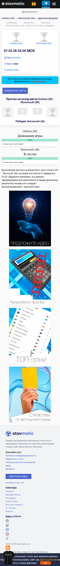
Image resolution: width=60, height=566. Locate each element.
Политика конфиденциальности (21, 455)
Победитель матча (15, 91)
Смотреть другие (38, 81)
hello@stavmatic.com (15, 482)
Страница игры (11, 70)
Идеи (8, 465)
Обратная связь (18, 476)
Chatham (10, 491)
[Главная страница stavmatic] (13, 3)
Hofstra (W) (16, 43)
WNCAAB (16, 57)
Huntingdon (11, 498)
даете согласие (48, 559)
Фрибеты (10, 469)
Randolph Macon (13, 494)
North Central (11, 501)
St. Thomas (11, 508)
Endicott (9, 511)
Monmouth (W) (43, 43)
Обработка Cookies (15, 459)
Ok (45, 563)
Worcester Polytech (14, 504)
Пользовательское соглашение (20, 462)
